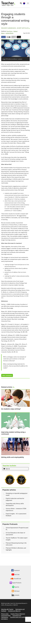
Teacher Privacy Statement (17, 614)
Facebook (17, 570)
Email (13, 37)
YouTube (17, 574)
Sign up (7, 468)
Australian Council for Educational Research (16, 603)
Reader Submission (8, 28)
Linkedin (16, 595)
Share (3, 37)
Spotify (17, 587)
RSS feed (16, 591)
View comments (7, 375)
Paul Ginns (9, 31)
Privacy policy (5, 614)
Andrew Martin (9, 33)
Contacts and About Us (14, 611)
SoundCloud (17, 578)
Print (18, 37)
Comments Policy (5, 615)
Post (8, 37)
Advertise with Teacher (7, 609)
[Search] (21, 3)
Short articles (23, 28)
